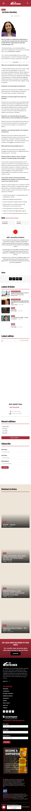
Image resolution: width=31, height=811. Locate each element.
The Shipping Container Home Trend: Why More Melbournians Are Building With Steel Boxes (20, 302)
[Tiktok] (13, 711)
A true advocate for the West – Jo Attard (19, 317)
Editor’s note (13, 309)
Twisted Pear (27, 806)
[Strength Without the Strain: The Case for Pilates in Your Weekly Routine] (5, 294)
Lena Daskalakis (14, 318)
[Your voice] (5, 326)
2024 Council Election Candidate (12, 218)
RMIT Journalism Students (15, 237)
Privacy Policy (23, 804)
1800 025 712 (6, 800)
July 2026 (4, 428)
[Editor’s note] (5, 310)
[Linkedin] (17, 278)
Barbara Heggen (14, 310)
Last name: (4, 455)
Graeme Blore (5, 223)
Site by (23, 806)
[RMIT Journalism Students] (15, 231)
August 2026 (5, 426)
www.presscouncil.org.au (8, 798)
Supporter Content (14, 295)
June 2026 (4, 430)
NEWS (3, 9)
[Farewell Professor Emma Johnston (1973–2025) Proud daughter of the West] (15, 581)
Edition (13, 307)
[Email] (20, 278)
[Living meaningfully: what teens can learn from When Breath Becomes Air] (15, 546)
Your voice (13, 325)
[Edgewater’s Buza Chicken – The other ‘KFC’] (15, 616)
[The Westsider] (15, 3)
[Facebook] (10, 278)
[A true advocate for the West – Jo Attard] (5, 318)
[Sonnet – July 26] (15, 511)
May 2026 (4, 433)
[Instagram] (10, 711)
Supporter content (15, 291)
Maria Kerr (19, 223)
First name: (4, 449)
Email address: (5, 461)
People (12, 316)
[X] (13, 278)
